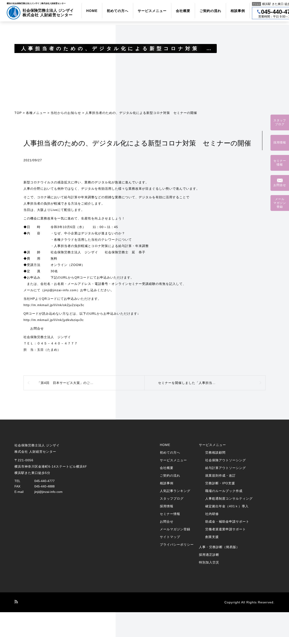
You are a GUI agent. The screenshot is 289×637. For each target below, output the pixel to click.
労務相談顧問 (215, 452)
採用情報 (166, 506)
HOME (92, 11)
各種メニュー (36, 113)
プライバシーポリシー (177, 544)
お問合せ (166, 521)
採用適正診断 (209, 554)
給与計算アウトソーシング (225, 468)
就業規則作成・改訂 (220, 475)
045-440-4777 (44, 481)
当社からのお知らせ (66, 113)
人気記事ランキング (175, 491)
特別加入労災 (209, 562)
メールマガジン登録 (175, 529)
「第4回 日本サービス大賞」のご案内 (67, 383)
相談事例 (238, 11)
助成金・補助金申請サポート (227, 521)
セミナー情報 (170, 514)
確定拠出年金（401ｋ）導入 (227, 506)
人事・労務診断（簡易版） (219, 547)
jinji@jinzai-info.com (48, 492)
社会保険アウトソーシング (225, 460)
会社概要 (183, 11)
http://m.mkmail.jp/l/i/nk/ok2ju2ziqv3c (53, 305)
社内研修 (212, 514)
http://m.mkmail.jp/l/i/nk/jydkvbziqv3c (53, 320)
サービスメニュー (152, 11)
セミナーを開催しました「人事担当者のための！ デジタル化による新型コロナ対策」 (212, 383)
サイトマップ (170, 537)
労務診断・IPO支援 (220, 483)
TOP (18, 113)
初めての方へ (117, 11)
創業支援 (212, 537)
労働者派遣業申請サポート (225, 529)
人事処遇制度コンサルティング (229, 498)
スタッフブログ (172, 498)
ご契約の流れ (210, 11)
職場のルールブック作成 (223, 491)
